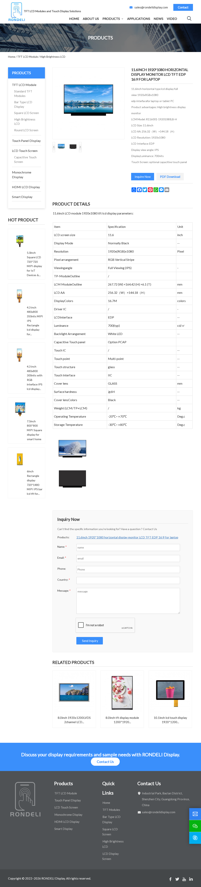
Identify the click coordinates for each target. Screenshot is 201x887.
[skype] (195, 838)
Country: (63, 579)
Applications (138, 18)
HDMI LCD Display (26, 187)
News (158, 18)
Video (172, 18)
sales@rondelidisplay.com (151, 7)
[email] (195, 814)
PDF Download (170, 176)
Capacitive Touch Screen (25, 159)
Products (111, 18)
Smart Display (22, 197)
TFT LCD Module (24, 85)
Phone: (61, 568)
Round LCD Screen (26, 130)
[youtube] (184, 879)
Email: (61, 557)
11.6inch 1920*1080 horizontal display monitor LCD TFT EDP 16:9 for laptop (127, 537)
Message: (64, 590)
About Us (91, 18)
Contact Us (105, 761)
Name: (62, 546)
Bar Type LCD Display (23, 104)
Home (74, 18)
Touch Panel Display (26, 140)
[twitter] (177, 879)
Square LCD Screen (26, 113)
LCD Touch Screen (24, 150)
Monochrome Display (21, 174)
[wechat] (195, 826)
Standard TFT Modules (23, 93)
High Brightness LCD (24, 122)
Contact (183, 7)
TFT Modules (111, 809)
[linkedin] (191, 879)
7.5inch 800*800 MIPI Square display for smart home (34, 430)
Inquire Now (143, 176)
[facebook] (170, 879)
